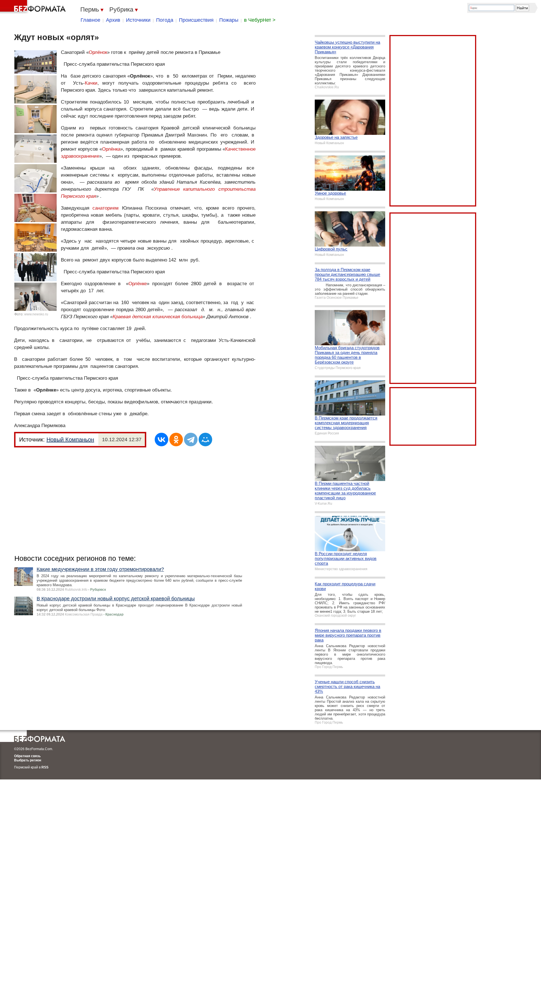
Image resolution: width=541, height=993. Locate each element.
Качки (91, 83)
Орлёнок (98, 52)
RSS (44, 767)
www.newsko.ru (36, 314)
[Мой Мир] (205, 439)
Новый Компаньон (70, 439)
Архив (113, 20)
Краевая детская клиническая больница (158, 316)
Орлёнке (137, 283)
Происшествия (196, 20)
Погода (164, 20)
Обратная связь (27, 756)
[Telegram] (191, 439)
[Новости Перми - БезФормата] (34, 7)
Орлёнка (111, 149)
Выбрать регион (27, 760)
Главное (90, 20)
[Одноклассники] (176, 439)
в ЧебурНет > (260, 20)
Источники (138, 20)
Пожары (228, 20)
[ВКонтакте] (161, 439)
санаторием (105, 208)
